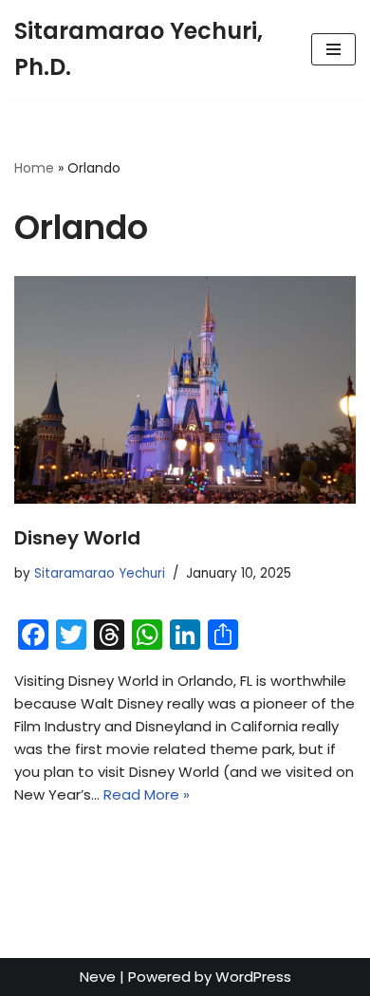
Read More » (146, 794)
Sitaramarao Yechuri (99, 573)
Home (34, 167)
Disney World (77, 538)
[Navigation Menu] (333, 49)
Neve (98, 977)
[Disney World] (185, 390)
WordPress (253, 977)
